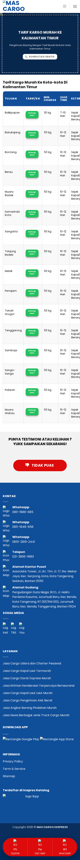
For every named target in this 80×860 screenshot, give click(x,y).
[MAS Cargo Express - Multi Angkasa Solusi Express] (21, 6)
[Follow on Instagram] (64, 6)
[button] (75, 6)
